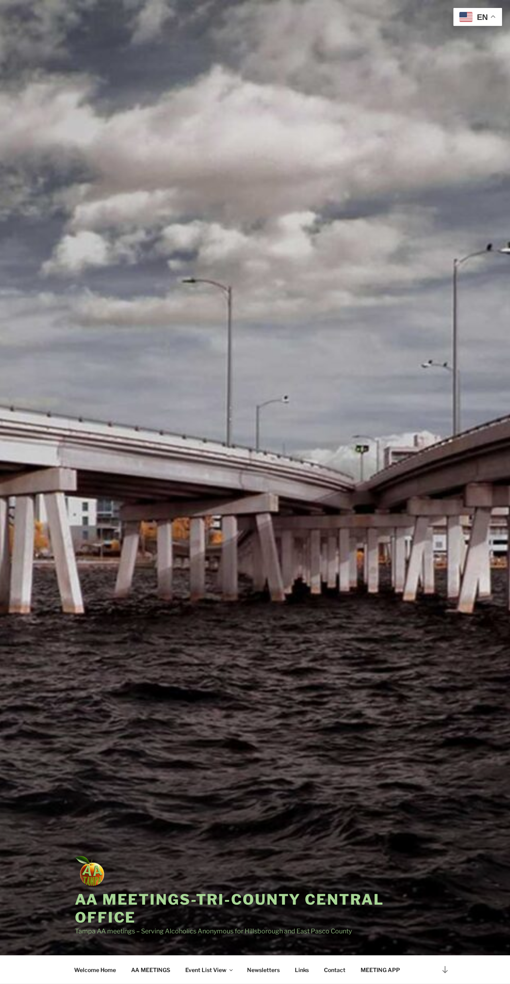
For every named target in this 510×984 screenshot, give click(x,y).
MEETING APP (380, 969)
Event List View (205, 969)
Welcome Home (95, 969)
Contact (334, 969)
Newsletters (263, 969)
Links (302, 969)
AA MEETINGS (150, 969)
